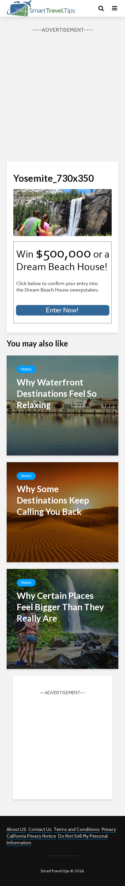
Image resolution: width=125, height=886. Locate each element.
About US (16, 829)
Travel (26, 369)
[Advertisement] (62, 96)
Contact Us (40, 829)
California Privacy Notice (31, 836)
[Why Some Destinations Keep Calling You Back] (62, 512)
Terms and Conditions (77, 829)
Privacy (109, 829)
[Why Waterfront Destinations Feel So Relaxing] (62, 405)
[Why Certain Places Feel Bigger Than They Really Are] (62, 618)
